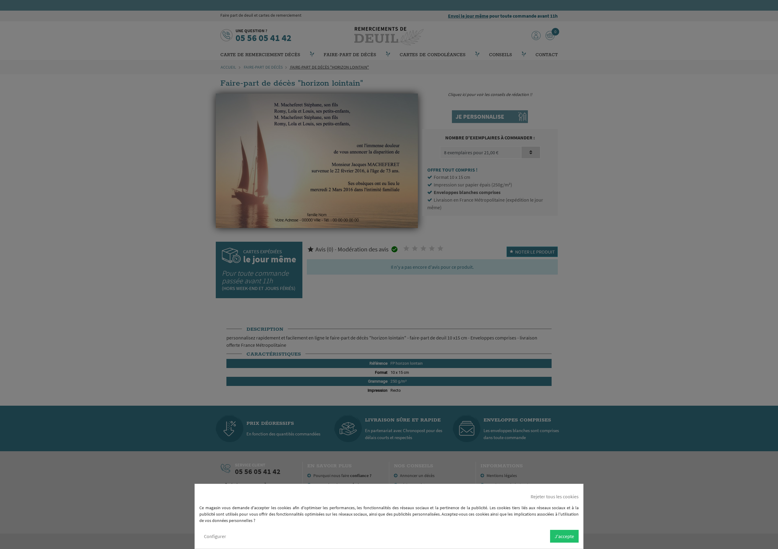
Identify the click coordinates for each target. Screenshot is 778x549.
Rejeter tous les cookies (555, 496)
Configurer (215, 536)
